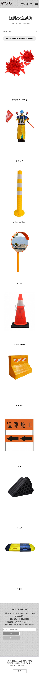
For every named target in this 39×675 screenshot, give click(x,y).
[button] (31, 3)
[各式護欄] (19, 377)
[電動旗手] (19, 133)
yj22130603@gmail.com (24, 622)
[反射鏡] (19, 255)
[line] (36, 645)
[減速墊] (19, 548)
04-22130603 (21, 10)
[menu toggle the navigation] (36, 3)
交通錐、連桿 (19, 344)
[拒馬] (19, 438)
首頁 (13, 23)
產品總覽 (18, 23)
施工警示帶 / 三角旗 (20, 100)
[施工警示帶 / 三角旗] (19, 72)
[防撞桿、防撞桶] (19, 194)
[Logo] (6, 4)
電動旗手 (19, 161)
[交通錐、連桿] (19, 316)
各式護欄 (19, 405)
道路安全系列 (26, 23)
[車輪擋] (19, 487)
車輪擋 (19, 528)
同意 (19, 671)
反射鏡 (19, 283)
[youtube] (36, 655)
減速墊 (19, 589)
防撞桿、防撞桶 (19, 222)
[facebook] (36, 650)
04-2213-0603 (24, 619)
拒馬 (19, 466)
